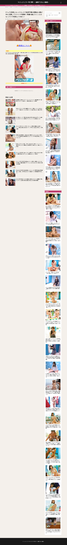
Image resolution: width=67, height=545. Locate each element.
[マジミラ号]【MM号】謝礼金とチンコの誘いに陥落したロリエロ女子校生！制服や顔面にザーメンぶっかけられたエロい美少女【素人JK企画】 (29, 163)
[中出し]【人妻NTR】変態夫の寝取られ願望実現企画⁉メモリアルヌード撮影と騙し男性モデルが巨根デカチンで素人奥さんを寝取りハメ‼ (53, 393)
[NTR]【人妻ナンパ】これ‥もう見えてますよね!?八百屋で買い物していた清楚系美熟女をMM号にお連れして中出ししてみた (53, 168)
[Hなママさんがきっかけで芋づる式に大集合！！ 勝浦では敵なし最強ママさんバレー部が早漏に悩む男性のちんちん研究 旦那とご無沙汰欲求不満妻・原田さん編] (24, 81)
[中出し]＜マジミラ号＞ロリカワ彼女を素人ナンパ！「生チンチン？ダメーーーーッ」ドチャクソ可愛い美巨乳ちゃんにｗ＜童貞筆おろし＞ (53, 479)
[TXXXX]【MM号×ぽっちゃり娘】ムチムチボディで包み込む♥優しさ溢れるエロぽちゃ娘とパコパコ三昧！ (53, 86)
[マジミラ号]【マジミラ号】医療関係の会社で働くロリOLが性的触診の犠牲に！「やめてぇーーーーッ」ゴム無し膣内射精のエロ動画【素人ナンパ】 (53, 496)
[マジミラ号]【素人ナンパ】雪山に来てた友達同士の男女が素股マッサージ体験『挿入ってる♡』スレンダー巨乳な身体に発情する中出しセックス (53, 185)
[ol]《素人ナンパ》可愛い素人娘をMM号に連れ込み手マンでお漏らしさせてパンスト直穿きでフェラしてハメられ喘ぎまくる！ (29, 118)
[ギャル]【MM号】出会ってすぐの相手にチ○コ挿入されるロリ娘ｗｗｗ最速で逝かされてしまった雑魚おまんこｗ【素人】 (29, 153)
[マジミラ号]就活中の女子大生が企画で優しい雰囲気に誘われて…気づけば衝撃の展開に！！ (53, 288)
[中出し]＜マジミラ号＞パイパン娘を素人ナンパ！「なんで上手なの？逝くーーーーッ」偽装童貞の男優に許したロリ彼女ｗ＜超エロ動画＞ (53, 240)
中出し (47, 16)
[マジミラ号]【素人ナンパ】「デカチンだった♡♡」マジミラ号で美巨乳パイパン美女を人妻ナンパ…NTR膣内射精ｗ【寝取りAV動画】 (53, 514)
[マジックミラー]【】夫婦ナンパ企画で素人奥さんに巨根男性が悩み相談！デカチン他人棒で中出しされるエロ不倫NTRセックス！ (53, 118)
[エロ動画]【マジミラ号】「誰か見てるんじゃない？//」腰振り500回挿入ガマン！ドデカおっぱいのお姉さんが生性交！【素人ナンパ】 (53, 375)
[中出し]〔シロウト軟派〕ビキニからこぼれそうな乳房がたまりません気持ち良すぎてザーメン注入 (53, 256)
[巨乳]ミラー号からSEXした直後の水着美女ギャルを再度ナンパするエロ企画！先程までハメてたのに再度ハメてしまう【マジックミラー (53, 531)
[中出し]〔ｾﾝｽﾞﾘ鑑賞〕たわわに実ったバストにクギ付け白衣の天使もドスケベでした (53, 224)
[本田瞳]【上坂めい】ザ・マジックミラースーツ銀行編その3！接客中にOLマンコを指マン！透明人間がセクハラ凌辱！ (29, 100)
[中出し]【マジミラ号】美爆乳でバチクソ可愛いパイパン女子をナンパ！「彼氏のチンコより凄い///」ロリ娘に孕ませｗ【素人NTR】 (29, 109)
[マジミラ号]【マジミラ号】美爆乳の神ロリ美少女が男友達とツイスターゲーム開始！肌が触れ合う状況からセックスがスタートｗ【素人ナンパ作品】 (53, 207)
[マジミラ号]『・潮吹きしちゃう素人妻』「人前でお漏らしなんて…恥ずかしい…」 (52, 273)
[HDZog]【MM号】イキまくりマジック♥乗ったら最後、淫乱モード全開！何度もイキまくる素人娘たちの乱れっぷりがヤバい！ (53, 135)
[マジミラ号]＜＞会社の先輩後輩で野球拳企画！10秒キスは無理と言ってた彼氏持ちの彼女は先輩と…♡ (53, 151)
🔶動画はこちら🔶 (24, 45)
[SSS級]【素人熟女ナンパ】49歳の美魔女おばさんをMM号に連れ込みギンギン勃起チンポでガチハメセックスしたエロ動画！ (53, 36)
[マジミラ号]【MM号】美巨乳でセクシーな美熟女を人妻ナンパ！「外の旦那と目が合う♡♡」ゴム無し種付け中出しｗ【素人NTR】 (53, 69)
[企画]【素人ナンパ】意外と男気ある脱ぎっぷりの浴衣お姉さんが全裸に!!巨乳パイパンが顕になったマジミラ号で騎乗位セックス (53, 409)
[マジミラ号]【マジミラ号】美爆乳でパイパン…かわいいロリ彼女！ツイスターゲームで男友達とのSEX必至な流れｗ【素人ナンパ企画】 (53, 323)
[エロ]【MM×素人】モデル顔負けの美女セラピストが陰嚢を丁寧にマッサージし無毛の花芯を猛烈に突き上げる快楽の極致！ (29, 180)
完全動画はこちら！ (24, 83)
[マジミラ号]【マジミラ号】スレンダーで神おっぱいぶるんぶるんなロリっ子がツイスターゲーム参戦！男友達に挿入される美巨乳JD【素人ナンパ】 (53, 305)
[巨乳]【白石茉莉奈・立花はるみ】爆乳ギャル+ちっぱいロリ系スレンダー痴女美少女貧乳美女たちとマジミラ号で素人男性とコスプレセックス (29, 136)
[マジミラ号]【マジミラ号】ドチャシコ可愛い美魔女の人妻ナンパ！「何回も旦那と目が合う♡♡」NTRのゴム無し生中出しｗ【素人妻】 (29, 127)
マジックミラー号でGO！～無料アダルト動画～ (33, 2)
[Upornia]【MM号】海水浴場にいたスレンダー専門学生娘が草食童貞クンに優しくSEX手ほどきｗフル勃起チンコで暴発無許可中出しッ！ (29, 171)
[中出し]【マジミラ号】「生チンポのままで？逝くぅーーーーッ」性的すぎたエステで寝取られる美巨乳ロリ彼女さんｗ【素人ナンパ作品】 (29, 145)
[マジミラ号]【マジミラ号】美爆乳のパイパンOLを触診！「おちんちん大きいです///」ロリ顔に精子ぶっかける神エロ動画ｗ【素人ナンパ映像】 (53, 461)
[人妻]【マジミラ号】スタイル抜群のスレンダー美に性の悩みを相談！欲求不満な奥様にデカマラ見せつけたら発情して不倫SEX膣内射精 (53, 358)
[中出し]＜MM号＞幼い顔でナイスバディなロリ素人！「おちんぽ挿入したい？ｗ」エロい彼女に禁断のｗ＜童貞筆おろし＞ (53, 102)
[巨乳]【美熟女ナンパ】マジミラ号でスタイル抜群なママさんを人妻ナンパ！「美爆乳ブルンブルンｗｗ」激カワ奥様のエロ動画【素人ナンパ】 (53, 444)
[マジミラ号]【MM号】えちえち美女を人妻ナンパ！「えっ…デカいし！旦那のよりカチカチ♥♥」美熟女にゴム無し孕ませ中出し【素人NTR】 (53, 53)
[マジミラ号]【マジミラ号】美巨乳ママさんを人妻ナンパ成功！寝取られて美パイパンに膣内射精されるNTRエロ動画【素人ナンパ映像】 (53, 426)
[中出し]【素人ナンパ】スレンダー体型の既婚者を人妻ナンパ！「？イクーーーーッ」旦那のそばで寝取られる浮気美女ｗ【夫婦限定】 (53, 340)
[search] (59, 13)
